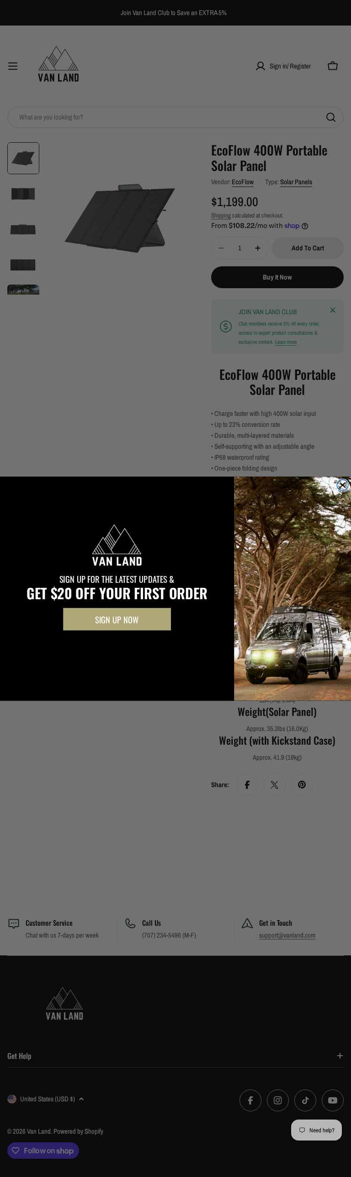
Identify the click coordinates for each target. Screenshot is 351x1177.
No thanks (117, 646)
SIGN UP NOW (116, 619)
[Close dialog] (342, 485)
